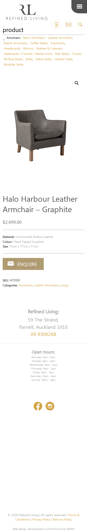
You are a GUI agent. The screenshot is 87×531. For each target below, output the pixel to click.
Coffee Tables (39, 43)
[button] (77, 83)
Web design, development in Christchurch (37, 529)
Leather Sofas (63, 59)
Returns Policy (62, 519)
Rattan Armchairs (15, 43)
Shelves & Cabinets (49, 48)
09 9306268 (43, 334)
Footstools (58, 43)
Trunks (76, 53)
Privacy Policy (41, 519)
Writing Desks (13, 59)
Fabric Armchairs (34, 37)
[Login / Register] (57, 25)
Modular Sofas (13, 64)
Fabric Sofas (44, 59)
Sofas (29, 59)
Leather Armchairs (60, 37)
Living (64, 285)
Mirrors (28, 48)
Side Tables (62, 53)
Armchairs (13, 37)
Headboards (12, 48)
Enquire (27, 264)
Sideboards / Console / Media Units (28, 53)
